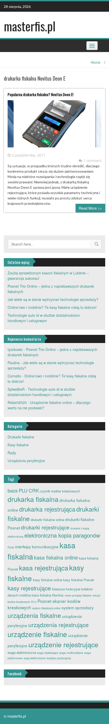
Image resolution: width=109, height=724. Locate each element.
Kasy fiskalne (18, 444)
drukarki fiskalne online (47, 519)
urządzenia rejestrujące (58, 624)
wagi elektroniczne (35, 658)
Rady (12, 452)
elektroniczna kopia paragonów (62, 535)
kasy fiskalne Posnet (78, 579)
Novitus (58, 595)
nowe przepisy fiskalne (78, 595)
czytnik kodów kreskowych (60, 491)
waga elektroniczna (22, 652)
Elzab (11, 547)
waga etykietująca (47, 653)
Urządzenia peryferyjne (26, 460)
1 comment (92, 160)
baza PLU (18, 490)
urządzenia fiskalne (34, 615)
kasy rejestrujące (29, 588)
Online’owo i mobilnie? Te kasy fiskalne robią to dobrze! (52, 307)
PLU (34, 602)
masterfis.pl (30, 26)
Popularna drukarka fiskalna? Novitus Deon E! (40, 94)
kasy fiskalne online (47, 579)
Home (95, 62)
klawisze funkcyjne (66, 589)
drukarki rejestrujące (45, 527)
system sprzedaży (78, 607)
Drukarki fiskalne (21, 436)
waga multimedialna (71, 653)
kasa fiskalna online (56, 557)
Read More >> (90, 208)
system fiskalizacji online (46, 608)
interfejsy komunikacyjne (37, 546)
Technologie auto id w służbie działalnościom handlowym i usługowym (44, 318)
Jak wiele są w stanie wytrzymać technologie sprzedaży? (53, 299)
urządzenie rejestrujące (63, 644)
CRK (34, 490)
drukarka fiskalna (33, 499)
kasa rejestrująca (43, 567)
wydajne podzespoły (59, 658)
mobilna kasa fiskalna (35, 595)
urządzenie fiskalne (37, 634)
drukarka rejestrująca (47, 509)
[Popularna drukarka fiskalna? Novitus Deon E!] (54, 125)
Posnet (44, 601)
